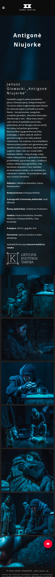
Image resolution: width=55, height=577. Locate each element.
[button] (48, 544)
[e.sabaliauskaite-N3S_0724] (27, 383)
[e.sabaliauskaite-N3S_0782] (27, 296)
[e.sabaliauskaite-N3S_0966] (27, 427)
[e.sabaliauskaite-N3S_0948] (27, 470)
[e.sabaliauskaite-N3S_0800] (27, 514)
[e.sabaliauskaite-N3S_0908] (27, 340)
